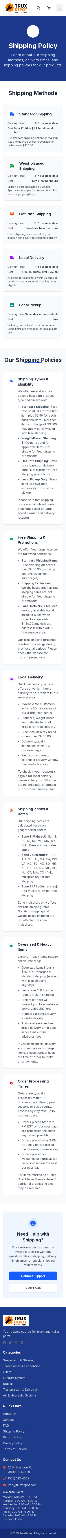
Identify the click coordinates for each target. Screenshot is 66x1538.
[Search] (38, 8)
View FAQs (33, 1288)
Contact (8, 1419)
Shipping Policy (13, 1431)
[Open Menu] (59, 8)
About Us (9, 1414)
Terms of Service (15, 1449)
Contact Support (33, 1276)
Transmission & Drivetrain (20, 1389)
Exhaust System (14, 1378)
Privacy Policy (13, 1443)
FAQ (6, 1425)
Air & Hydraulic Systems (20, 1395)
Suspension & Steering (18, 1360)
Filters (7, 1372)
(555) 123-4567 (18, 1478)
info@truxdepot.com (22, 1485)
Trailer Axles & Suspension (22, 1366)
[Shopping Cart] (48, 8)
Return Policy (12, 1437)
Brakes (8, 1384)
